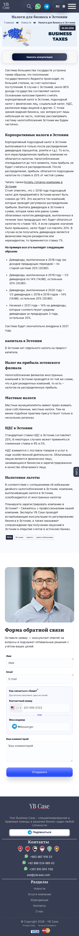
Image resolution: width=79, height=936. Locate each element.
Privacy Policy (29, 925)
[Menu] (72, 6)
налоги (30, 537)
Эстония (19, 537)
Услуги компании (39, 894)
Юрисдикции (39, 900)
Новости (39, 888)
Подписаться (42, 832)
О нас (39, 911)
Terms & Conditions (47, 925)
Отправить (39, 772)
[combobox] (15, 708)
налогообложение (44, 537)
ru (58, 6)
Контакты (39, 905)
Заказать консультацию (39, 57)
